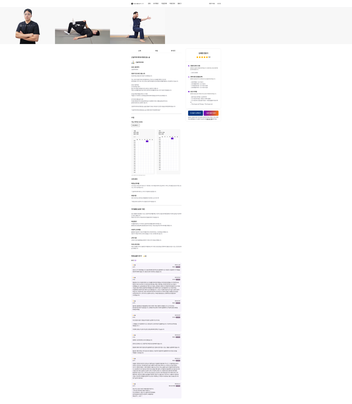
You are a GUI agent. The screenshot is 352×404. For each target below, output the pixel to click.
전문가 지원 (212, 3)
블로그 (180, 3)
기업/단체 (164, 3)
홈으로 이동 (209, 119)
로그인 (219, 3)
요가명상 (155, 3)
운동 (149, 3)
